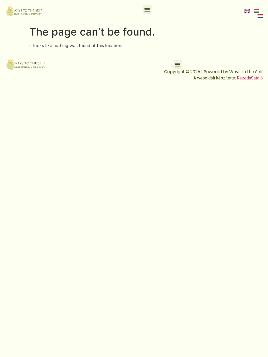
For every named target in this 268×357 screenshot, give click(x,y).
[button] (147, 9)
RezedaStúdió (250, 78)
